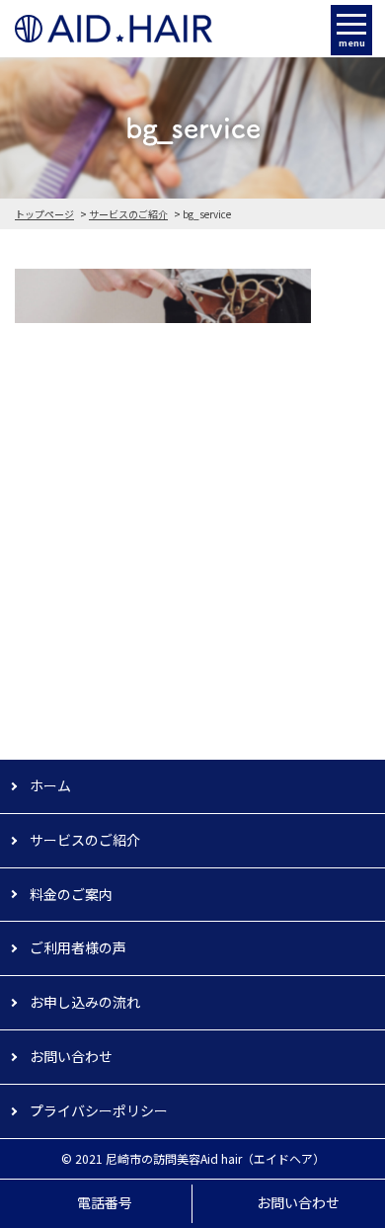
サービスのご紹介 (128, 213)
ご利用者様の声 (78, 947)
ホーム (50, 785)
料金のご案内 (71, 894)
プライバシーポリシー (99, 1110)
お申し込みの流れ (85, 1002)
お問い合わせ (71, 1056)
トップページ (44, 213)
